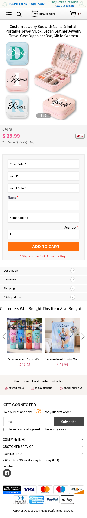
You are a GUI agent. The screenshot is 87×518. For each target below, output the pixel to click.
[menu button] (9, 13)
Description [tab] (11, 271)
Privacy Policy (58, 429)
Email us (8, 466)
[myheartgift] (43, 13)
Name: (13, 197)
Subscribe (69, 421)
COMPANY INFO (14, 439)
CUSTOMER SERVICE (18, 446)
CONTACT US (12, 454)
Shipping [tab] (9, 288)
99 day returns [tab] (12, 297)
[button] (4, 336)
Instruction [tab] (10, 279)
